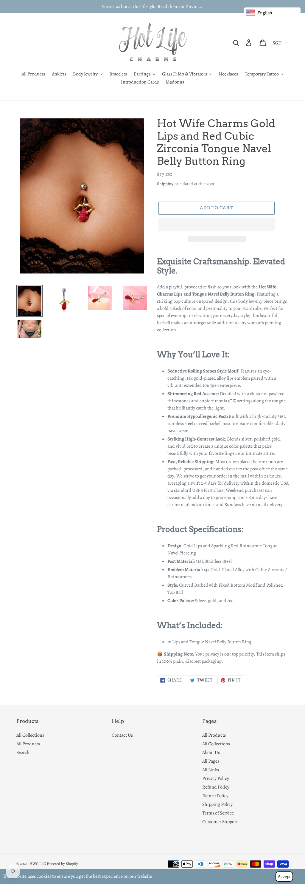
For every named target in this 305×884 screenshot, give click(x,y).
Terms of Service (218, 813)
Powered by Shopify (62, 863)
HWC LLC (37, 863)
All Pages (210, 761)
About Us (211, 752)
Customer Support (220, 821)
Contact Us (122, 735)
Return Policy (215, 795)
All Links (210, 769)
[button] (216, 224)
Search (22, 752)
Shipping (165, 184)
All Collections (30, 735)
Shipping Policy (217, 804)
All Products (28, 744)
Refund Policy (215, 787)
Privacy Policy (215, 778)
